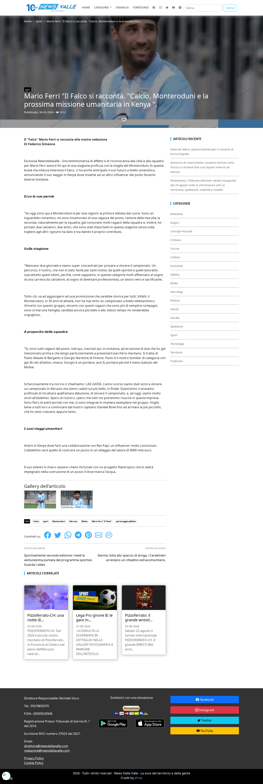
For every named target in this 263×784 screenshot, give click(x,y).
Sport (39, 21)
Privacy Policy (34, 758)
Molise (84, 521)
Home (86, 7)
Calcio (36, 521)
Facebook (206, 699)
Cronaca (122, 7)
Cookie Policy (33, 763)
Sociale (174, 318)
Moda (174, 283)
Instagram (206, 710)
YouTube (206, 731)
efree (138, 778)
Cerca (230, 8)
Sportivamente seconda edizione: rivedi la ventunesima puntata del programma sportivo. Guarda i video (58, 560)
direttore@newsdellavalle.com (46, 746)
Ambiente (176, 214)
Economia (176, 266)
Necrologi (176, 292)
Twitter (206, 720)
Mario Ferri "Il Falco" (102, 521)
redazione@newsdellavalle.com (47, 750)
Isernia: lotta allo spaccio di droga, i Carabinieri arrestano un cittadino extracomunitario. (132, 557)
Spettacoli (176, 326)
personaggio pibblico (126, 521)
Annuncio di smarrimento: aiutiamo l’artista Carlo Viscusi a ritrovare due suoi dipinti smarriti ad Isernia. (202, 167)
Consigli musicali (181, 231)
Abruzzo (73, 521)
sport (45, 521)
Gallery (174, 274)
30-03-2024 (46, 112)
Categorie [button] (102, 7)
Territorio (141, 7)
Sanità (174, 309)
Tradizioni (176, 361)
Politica (175, 300)
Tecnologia (177, 344)
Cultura (175, 257)
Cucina (174, 248)
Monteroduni (58, 521)
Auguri (174, 222)
